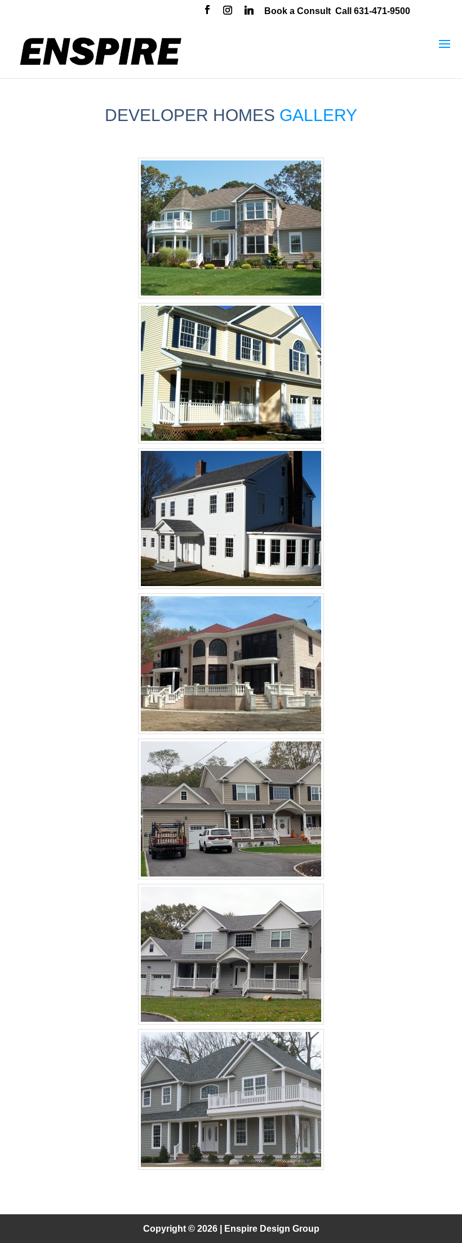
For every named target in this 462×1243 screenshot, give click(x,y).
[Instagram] (227, 11)
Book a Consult (297, 11)
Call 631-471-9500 (372, 11)
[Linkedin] (249, 11)
